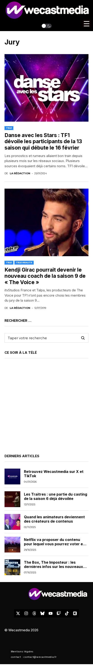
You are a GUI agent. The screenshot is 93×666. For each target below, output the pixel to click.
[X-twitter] (18, 613)
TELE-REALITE (24, 262)
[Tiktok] (67, 613)
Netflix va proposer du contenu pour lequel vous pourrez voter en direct (54, 543)
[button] (47, 26)
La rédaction (20, 173)
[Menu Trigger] (86, 24)
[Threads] (34, 613)
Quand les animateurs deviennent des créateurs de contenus (54, 519)
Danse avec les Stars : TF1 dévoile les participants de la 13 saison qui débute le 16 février (43, 141)
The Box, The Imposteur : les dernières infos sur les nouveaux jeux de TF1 (53, 566)
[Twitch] (59, 613)
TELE (9, 128)
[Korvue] (75, 613)
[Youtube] (50, 613)
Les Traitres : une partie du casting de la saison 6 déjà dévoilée (55, 496)
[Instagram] (26, 613)
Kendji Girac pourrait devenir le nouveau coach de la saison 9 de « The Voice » (45, 276)
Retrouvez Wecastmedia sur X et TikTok (54, 473)
